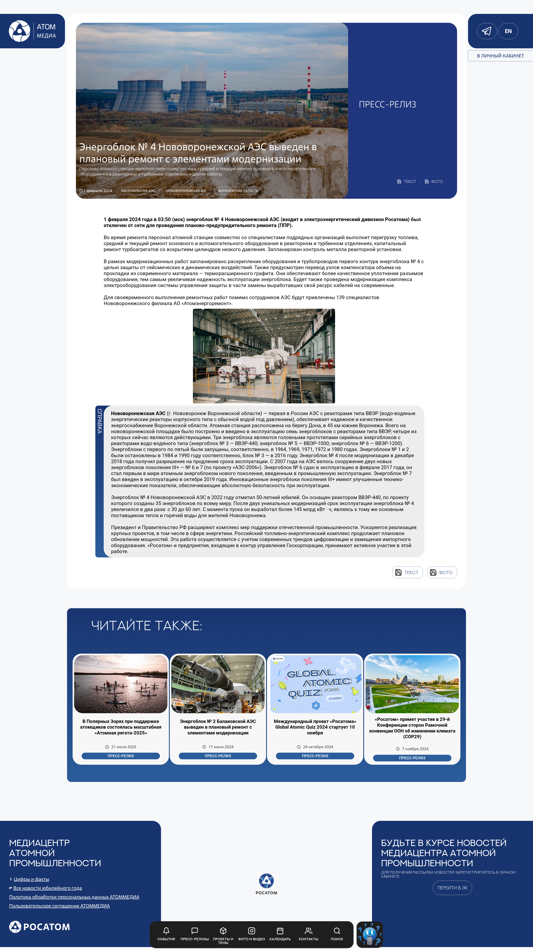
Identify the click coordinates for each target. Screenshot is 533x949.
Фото (445, 572)
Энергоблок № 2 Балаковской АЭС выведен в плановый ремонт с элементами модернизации (218, 727)
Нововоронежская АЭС (186, 191)
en (508, 31)
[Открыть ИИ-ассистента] (369, 934)
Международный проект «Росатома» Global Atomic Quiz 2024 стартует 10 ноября (315, 727)
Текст (411, 572)
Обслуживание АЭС (138, 191)
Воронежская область (238, 191)
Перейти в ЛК (452, 887)
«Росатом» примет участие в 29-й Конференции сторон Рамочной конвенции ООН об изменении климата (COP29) (412, 727)
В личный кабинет (500, 56)
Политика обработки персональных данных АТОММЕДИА (74, 897)
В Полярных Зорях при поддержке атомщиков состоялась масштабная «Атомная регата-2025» (120, 727)
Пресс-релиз (121, 756)
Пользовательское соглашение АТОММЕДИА (59, 906)
